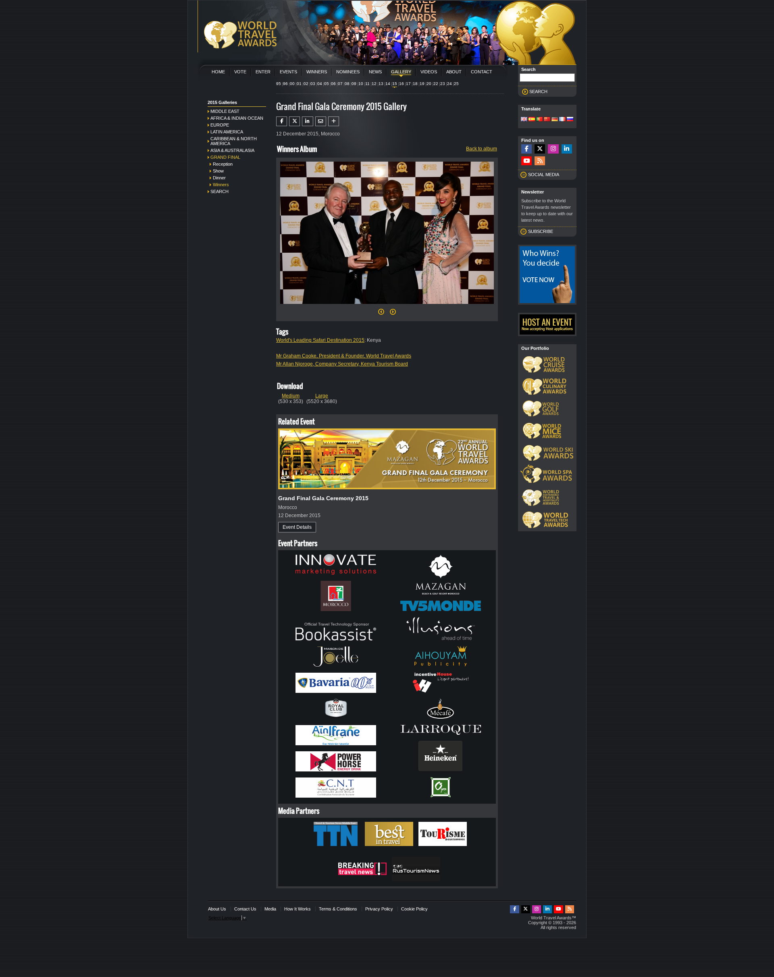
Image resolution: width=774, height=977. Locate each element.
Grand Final (225, 157)
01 (299, 83)
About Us (217, 908)
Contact (481, 71)
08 (347, 83)
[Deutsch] (554, 120)
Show (218, 170)
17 (408, 83)
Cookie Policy (414, 908)
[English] (524, 120)
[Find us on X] (540, 149)
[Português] (539, 120)
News (375, 71)
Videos (428, 71)
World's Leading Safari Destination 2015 (320, 340)
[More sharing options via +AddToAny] (334, 121)
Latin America (226, 131)
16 (401, 83)
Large (321, 396)
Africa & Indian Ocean (236, 118)
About (454, 71)
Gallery (401, 71)
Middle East (224, 111)
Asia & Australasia (232, 150)
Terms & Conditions (338, 908)
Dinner (219, 177)
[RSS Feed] (540, 161)
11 (367, 83)
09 (354, 83)
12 (374, 83)
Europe (219, 125)
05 (326, 83)
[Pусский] (570, 120)
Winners (316, 71)
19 (422, 83)
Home (218, 71)
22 (435, 83)
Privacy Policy (379, 908)
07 (340, 83)
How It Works (297, 908)
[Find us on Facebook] (526, 149)
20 (429, 83)
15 (394, 83)
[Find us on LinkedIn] (567, 149)
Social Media (543, 174)
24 (449, 83)
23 (442, 83)
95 (278, 83)
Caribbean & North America (233, 141)
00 (292, 83)
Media (270, 908)
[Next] (387, 306)
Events (288, 71)
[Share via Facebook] (282, 121)
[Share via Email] (321, 121)
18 (415, 83)
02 (306, 83)
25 (456, 83)
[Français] (562, 120)
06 (333, 83)
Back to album (481, 149)
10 (360, 83)
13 (381, 83)
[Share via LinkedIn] (307, 121)
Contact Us (245, 908)
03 (312, 83)
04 (319, 83)
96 (285, 83)
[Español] (531, 120)
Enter (263, 71)
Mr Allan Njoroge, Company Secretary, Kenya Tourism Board (342, 364)
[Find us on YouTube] (526, 161)
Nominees (348, 71)
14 (387, 83)
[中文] (547, 120)
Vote (240, 71)
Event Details (297, 527)
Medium (291, 396)
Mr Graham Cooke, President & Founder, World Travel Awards (343, 356)
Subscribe (540, 231)
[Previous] (381, 314)
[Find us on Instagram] (553, 149)
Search (219, 191)
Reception (223, 164)
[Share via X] (294, 121)
